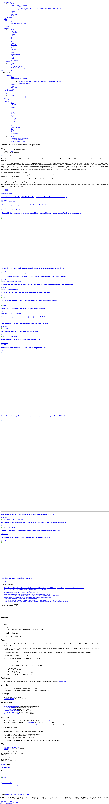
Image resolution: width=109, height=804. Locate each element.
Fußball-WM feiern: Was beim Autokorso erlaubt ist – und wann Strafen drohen (29, 300)
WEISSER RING (9, 699)
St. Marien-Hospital (9, 707)
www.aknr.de (62, 681)
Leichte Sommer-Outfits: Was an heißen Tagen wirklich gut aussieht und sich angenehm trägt (33, 276)
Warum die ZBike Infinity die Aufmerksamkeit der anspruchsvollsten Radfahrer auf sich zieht (33, 268)
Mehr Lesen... (4, 200)
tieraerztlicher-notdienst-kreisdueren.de (49, 721)
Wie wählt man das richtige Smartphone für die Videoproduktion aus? (25, 537)
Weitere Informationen (6, 803)
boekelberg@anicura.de (37, 724)
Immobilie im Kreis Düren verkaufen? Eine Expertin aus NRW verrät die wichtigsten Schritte (33, 522)
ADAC (6, 749)
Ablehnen (9, 801)
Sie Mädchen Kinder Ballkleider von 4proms (17, 794)
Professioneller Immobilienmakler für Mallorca (13, 786)
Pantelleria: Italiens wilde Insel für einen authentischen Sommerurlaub (25, 292)
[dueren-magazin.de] (6, 70)
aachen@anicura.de (29, 722)
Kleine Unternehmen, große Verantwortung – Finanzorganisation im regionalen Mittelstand (33, 416)
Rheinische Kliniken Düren (11, 710)
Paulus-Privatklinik (9, 712)
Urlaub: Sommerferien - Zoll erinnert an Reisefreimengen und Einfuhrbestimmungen (30, 530)
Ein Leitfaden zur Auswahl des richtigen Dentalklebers (20, 331)
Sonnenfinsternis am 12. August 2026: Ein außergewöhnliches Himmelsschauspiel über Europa (34, 197)
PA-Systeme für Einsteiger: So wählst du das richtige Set (20, 339)
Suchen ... (3, 72)
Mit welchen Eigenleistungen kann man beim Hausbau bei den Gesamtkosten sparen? (30, 205)
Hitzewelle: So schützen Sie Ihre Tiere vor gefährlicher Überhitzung (24, 309)
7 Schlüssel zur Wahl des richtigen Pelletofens (16, 578)
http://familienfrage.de (5, 767)
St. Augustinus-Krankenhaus (12, 706)
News (11, 151)
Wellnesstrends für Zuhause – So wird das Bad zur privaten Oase (23, 348)
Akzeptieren (3, 801)
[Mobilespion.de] (6, 783)
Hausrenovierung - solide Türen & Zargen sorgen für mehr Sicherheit (25, 317)
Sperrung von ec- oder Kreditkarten (13, 747)
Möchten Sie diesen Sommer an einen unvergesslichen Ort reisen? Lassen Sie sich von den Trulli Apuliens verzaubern (41, 213)
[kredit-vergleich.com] (3, 777)
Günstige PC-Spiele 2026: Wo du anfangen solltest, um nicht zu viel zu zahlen (27, 514)
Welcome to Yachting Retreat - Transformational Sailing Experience (24, 323)
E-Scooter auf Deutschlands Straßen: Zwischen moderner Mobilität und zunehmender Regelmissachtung (37, 284)
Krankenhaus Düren (9, 709)
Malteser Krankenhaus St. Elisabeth (13, 713)
